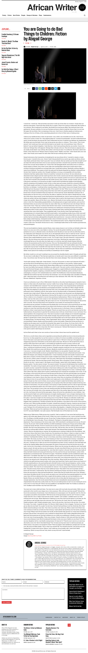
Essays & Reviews (50, 644)
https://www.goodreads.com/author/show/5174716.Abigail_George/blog (50, 545)
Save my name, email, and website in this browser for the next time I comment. (20, 585)
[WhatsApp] (39, 88)
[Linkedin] (43, 88)
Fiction (4, 38)
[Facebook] (36, 88)
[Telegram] (55, 88)
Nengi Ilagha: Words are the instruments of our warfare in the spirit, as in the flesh (76, 586)
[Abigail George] (25, 47)
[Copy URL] (58, 88)
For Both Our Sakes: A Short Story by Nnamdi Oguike (10, 70)
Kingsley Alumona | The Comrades (52, 629)
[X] (33, 88)
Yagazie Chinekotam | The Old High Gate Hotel (11, 56)
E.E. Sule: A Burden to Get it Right (33, 640)
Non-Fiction (49, 638)
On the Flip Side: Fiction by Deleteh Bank (10, 49)
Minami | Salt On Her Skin (75, 606)
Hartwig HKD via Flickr (35, 536)
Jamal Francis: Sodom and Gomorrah (10, 63)
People (25, 642)
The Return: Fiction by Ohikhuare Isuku (33, 629)
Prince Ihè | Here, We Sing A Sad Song (55, 635)
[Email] (49, 88)
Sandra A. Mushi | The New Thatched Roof (10, 42)
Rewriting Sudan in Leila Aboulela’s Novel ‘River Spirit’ (54, 641)
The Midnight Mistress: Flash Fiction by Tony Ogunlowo (32, 635)
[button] (84, 15)
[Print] (52, 88)
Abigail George (34, 46)
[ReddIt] (46, 88)
